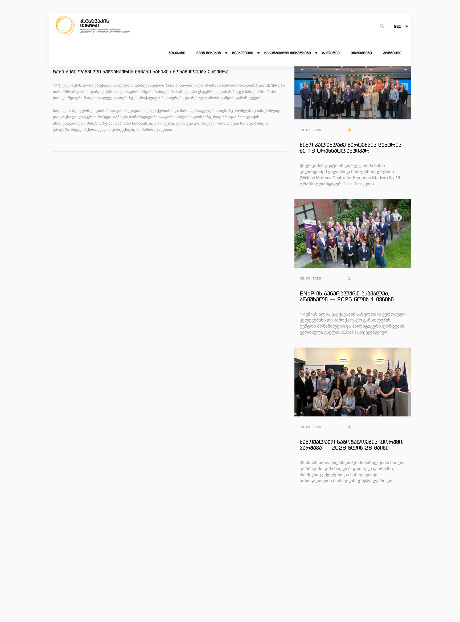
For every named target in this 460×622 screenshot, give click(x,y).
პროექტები (361, 53)
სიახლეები (242, 53)
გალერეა (331, 53)
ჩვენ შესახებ (208, 53)
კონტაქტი (392, 53)
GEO (397, 26)
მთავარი (177, 53)
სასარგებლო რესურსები (287, 53)
